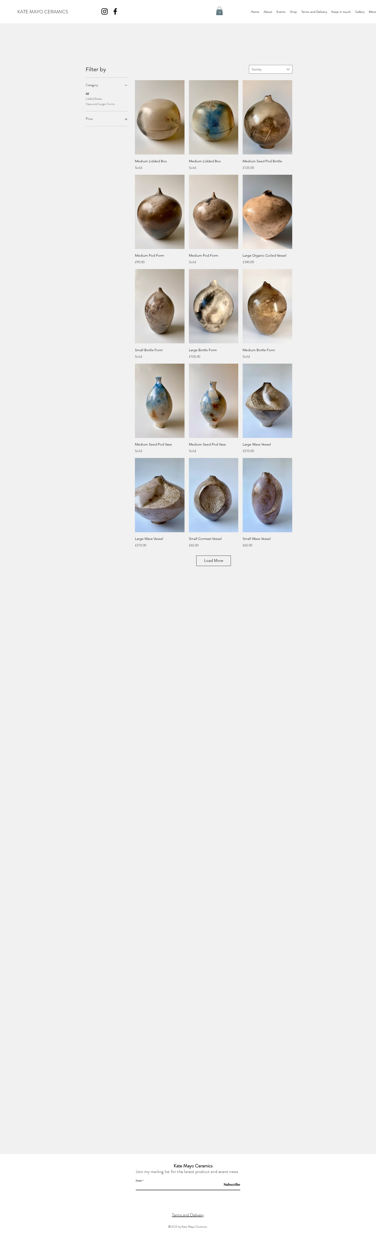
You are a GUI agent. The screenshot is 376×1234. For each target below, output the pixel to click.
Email (139, 1180)
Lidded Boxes (94, 99)
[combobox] (270, 69)
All (87, 94)
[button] (219, 11)
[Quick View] (160, 117)
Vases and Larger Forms (100, 104)
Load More (213, 560)
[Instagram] (104, 11)
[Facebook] (115, 11)
